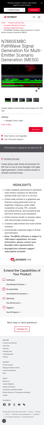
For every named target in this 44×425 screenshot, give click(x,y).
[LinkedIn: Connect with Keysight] (9, 404)
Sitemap (37, 412)
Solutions (6, 348)
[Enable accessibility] (4, 421)
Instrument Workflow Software (14, 25)
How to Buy (6, 124)
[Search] (34, 17)
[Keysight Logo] (11, 17)
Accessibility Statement (12, 417)
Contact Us (22, 329)
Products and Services (16, 23)
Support (6, 362)
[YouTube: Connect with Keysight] (19, 404)
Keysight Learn (7, 351)
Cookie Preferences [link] (28, 417)
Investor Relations (8, 384)
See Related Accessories (16, 294)
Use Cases (6, 346)
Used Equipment (8, 354)
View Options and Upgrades (15, 136)
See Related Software (15, 284)
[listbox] (22, 100)
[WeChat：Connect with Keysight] (24, 404)
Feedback (36, 414)
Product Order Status (9, 370)
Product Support (8, 365)
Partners (5, 357)
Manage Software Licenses (11, 367)
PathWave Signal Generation (14, 28)
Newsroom (6, 381)
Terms (7, 414)
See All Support (13, 312)
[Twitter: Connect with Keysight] (14, 404)
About (5, 378)
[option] (8, 100)
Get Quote (36, 129)
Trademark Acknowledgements (21, 414)
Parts (4, 373)
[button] (22, 74)
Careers (5, 395)
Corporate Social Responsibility (12, 389)
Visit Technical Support (13, 139)
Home (3, 23)
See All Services (13, 303)
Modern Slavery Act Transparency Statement (16, 392)
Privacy (30, 412)
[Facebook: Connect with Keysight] (4, 404)
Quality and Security (9, 387)
